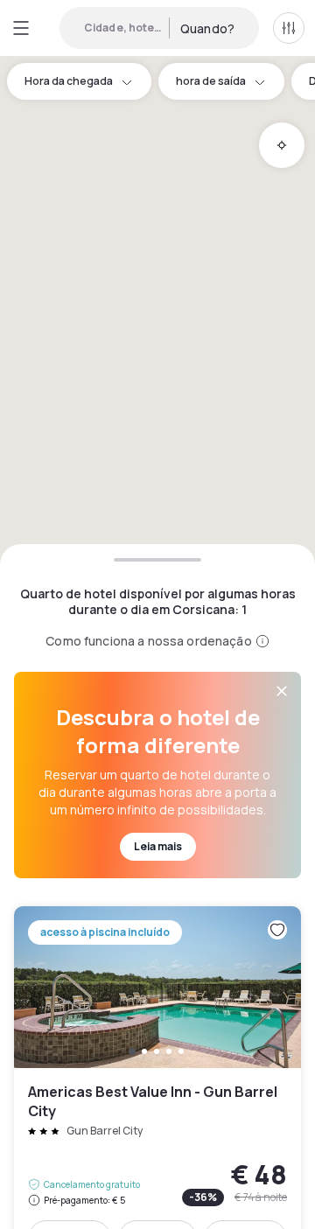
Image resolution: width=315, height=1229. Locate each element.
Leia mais (158, 846)
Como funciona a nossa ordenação (148, 640)
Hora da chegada (68, 80)
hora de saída (211, 80)
